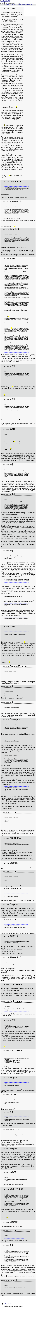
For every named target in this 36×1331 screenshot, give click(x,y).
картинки (29, 4)
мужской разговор (5, 1)
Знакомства (7, 4)
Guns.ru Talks (6, 0)
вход (14, 4)
